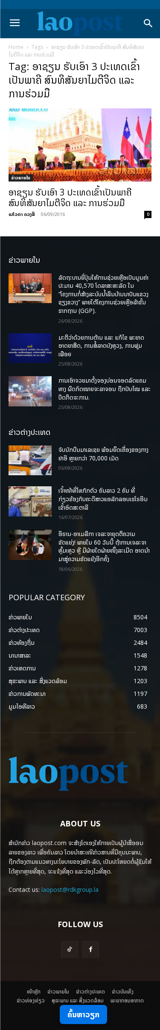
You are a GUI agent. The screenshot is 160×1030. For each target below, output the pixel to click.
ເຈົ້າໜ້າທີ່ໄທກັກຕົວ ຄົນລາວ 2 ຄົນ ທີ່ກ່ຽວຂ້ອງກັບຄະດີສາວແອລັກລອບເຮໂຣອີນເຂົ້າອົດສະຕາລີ (103, 498)
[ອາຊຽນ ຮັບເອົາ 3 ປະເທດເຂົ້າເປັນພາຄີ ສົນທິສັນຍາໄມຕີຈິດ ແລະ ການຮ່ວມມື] (80, 145)
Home (16, 47)
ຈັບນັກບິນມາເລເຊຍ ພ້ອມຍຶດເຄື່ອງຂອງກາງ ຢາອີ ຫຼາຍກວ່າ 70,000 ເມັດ (103, 453)
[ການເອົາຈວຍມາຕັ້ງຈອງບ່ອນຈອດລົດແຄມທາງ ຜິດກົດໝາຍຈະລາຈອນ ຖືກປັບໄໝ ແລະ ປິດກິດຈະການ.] (30, 391)
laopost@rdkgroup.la (70, 889)
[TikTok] (69, 949)
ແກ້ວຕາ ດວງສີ (22, 214)
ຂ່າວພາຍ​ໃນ (20, 178)
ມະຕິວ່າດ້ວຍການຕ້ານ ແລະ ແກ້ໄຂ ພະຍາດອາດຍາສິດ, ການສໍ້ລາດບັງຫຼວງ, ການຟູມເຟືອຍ (101, 345)
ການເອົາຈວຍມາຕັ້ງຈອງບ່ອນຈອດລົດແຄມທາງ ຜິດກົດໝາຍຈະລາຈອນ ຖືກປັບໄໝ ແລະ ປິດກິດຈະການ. (104, 388)
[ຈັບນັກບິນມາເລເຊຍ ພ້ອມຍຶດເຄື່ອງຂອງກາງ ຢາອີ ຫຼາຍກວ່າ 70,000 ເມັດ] (30, 460)
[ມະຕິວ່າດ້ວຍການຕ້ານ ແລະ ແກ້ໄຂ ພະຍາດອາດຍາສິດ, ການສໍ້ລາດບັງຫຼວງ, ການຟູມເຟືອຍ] (30, 348)
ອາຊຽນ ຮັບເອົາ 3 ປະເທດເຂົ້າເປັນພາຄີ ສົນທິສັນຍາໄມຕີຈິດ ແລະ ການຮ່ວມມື (70, 197)
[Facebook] (90, 949)
